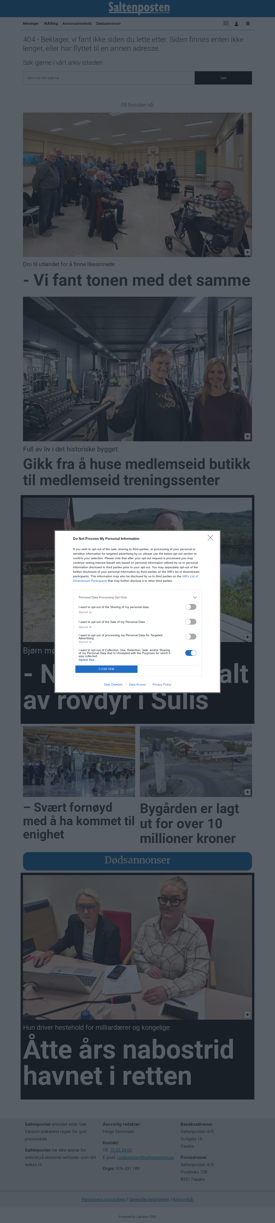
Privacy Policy (162, 684)
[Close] (212, 539)
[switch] (190, 607)
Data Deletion (113, 684)
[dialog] (137, 612)
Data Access (137, 684)
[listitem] (137, 597)
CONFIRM (107, 669)
